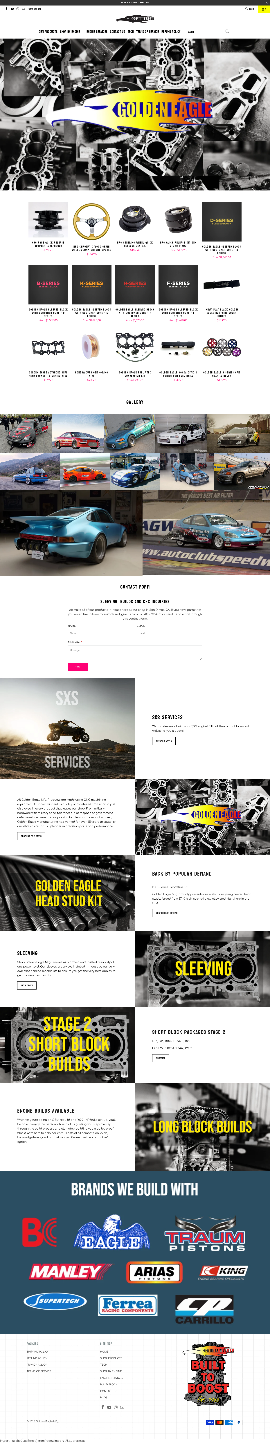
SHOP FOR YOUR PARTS (31, 836)
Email (141, 626)
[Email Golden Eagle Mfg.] (23, 9)
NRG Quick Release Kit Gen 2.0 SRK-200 (178, 219)
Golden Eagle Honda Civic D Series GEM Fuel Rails (178, 347)
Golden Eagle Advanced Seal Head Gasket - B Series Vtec (48, 347)
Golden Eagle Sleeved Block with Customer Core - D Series (222, 222)
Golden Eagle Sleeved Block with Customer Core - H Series (135, 284)
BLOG (103, 1397)
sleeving (27, 952)
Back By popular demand (182, 873)
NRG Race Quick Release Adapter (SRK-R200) (48, 219)
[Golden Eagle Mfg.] (135, 19)
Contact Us (117, 32)
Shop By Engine (70, 32)
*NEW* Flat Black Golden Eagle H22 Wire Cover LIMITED (222, 284)
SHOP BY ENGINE (111, 1371)
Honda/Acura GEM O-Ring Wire (91, 347)
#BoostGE (160, 1058)
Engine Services (97, 32)
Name (72, 626)
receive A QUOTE (164, 740)
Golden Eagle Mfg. (47, 1421)
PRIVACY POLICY (37, 1365)
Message (75, 642)
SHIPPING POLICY (37, 1352)
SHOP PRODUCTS (111, 1358)
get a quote (27, 985)
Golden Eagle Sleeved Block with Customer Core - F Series (178, 284)
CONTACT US (108, 1391)
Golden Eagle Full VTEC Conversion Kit (135, 347)
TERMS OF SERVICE (39, 1371)
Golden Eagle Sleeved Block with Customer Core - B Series (48, 284)
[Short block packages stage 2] (67, 1045)
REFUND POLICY (37, 1358)
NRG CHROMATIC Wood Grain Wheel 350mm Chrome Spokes (91, 222)
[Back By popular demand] (67, 893)
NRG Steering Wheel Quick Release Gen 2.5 (135, 219)
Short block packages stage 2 (189, 1031)
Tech (131, 32)
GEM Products (48, 32)
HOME (104, 1352)
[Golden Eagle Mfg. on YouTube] (11, 9)
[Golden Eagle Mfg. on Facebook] (6, 9)
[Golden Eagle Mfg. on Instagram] (17, 9)
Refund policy (171, 32)
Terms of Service (147, 32)
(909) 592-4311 (35, 9)
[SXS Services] (67, 728)
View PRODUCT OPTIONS (166, 913)
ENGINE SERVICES (111, 1378)
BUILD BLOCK (108, 1384)
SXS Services (167, 717)
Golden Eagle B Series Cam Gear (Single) (222, 347)
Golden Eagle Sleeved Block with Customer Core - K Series (91, 284)
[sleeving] (202, 969)
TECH (103, 1365)
